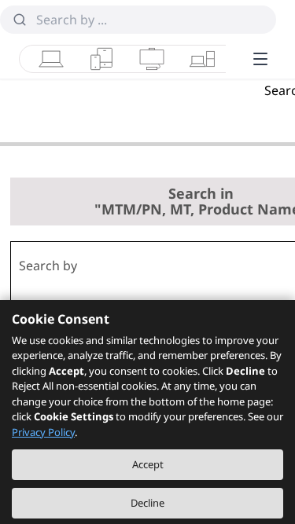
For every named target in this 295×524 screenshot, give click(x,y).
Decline (147, 503)
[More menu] (260, 59)
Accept (148, 464)
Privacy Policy (43, 432)
